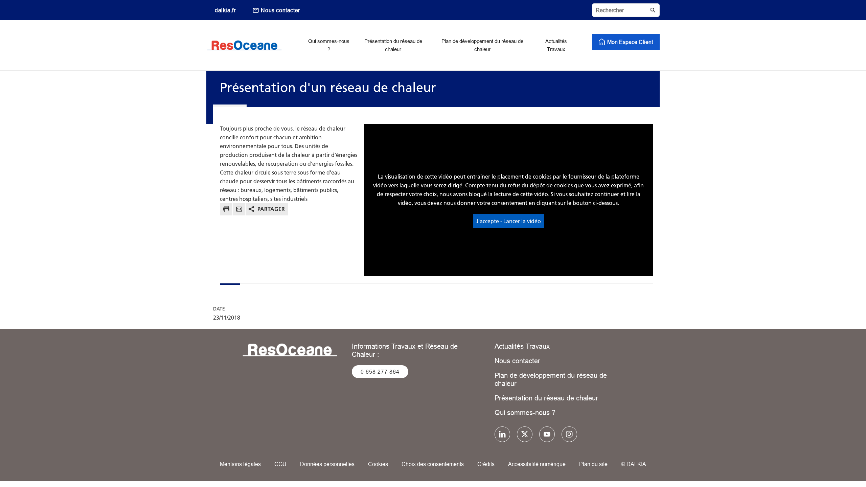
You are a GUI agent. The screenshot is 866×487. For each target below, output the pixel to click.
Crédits (486, 464)
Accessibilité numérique (537, 464)
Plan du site (593, 464)
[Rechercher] (626, 10)
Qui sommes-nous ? (525, 412)
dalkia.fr (225, 10)
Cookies (378, 464)
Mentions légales (240, 464)
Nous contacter (280, 10)
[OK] (653, 10)
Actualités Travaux (522, 346)
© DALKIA (633, 464)
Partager (271, 209)
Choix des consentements (433, 464)
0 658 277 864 (380, 372)
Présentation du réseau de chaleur (546, 398)
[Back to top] (838, 462)
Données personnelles (327, 464)
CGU (280, 464)
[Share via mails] (239, 210)
